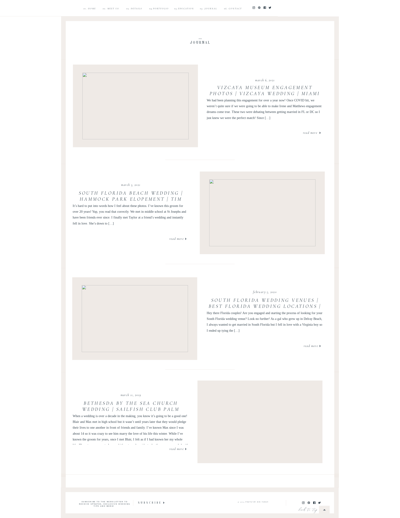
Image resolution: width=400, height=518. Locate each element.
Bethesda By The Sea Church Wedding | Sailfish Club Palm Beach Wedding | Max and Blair (130, 409)
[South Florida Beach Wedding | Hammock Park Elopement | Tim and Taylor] (262, 212)
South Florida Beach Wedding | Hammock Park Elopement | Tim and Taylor (131, 199)
